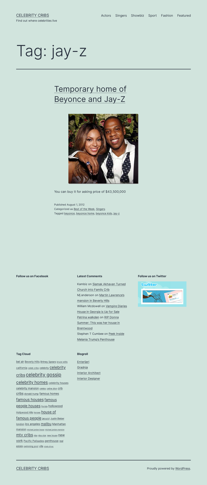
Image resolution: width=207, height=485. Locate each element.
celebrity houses (58, 382)
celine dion (52, 388)
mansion (21, 429)
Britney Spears (48, 361)
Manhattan (59, 424)
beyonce (69, 213)
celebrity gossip (43, 374)
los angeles (32, 424)
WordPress (182, 468)
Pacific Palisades (34, 440)
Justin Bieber (57, 418)
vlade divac (49, 446)
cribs (19, 393)
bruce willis (62, 362)
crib (60, 388)
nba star (42, 435)
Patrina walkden (88, 317)
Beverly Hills (32, 361)
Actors (106, 15)
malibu (46, 424)
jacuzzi (46, 418)
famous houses (30, 399)
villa (41, 446)
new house (52, 435)
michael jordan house (35, 430)
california (21, 367)
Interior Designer (88, 378)
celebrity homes (32, 382)
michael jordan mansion (54, 430)
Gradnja (82, 367)
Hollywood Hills (24, 412)
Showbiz (137, 15)
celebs (43, 388)
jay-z (117, 213)
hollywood (55, 406)
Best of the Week (84, 209)
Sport (152, 15)
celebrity (44, 367)
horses (37, 412)
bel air (20, 361)
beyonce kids (104, 213)
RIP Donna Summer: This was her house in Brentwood (98, 323)
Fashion (167, 15)
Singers (121, 15)
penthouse (52, 440)
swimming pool (31, 446)
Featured (184, 15)
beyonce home (85, 213)
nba (35, 435)
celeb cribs (33, 368)
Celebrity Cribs (32, 15)
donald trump (31, 393)
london (20, 424)
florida (44, 406)
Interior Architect (89, 373)
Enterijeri (83, 362)
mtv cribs (24, 434)
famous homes (49, 393)
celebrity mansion (27, 388)
